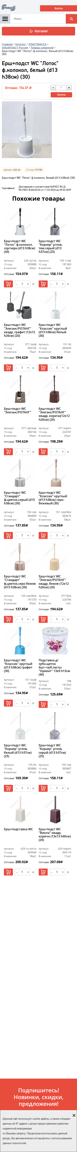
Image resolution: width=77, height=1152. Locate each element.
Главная (7, 44)
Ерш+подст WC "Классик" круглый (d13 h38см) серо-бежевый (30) (53, 498)
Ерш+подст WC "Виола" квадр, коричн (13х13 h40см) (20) (55, 834)
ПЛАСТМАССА (37, 44)
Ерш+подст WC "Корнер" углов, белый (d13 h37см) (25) (18, 751)
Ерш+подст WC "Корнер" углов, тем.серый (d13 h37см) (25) (50, 246)
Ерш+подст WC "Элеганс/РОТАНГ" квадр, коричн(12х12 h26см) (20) (54, 414)
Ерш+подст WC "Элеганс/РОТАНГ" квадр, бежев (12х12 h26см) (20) (54, 582)
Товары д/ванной (42, 47)
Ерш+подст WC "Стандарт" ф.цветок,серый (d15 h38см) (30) (19, 498)
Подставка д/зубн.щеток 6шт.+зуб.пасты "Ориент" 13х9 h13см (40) (54, 668)
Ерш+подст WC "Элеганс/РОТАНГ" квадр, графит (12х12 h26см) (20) (19, 330)
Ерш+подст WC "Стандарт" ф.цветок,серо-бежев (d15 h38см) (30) (20, 582)
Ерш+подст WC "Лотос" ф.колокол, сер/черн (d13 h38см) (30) (19, 246)
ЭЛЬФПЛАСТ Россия (15, 47)
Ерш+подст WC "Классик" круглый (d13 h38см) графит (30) (18, 666)
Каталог (41, 31)
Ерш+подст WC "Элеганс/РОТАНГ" (17, 410)
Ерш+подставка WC (18, 829)
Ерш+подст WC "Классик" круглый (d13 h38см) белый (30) (53, 330)
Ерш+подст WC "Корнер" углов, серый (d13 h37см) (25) (52, 751)
